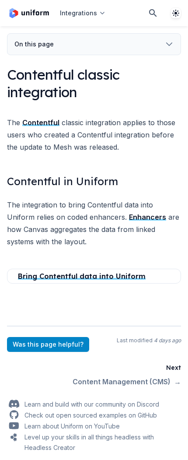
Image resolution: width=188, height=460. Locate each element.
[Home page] (29, 13)
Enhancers (147, 217)
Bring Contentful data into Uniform (82, 276)
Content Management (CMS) (127, 381)
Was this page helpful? (48, 344)
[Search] (153, 13)
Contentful (40, 122)
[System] (176, 13)
